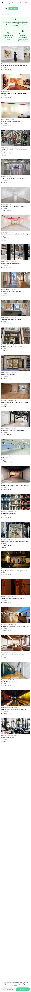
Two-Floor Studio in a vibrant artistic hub (13, 598)
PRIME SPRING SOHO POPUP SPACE (11, 263)
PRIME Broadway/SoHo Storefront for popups (14, 347)
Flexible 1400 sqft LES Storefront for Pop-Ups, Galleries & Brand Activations (14, 402)
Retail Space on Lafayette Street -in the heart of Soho (15, 93)
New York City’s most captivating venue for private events (13, 710)
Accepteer (22, 989)
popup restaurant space (8, 737)
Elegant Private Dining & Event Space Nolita (14, 570)
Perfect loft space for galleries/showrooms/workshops (10, 458)
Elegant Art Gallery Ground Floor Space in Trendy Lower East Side (15, 66)
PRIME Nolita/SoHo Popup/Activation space (14, 206)
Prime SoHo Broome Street (9, 513)
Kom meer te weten (8, 989)
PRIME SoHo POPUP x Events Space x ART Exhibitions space (13, 430)
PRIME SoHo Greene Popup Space (11, 291)
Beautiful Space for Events (9, 681)
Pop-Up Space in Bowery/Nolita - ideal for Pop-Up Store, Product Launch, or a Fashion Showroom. (15, 234)
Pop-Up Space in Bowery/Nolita (10, 121)
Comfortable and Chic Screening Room (12, 654)
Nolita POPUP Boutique (8, 374)
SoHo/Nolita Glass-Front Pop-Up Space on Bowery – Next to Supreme (13, 149)
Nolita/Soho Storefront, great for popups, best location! (14, 541)
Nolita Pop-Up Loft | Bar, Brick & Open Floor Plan (15, 485)
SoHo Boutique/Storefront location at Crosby (14, 178)
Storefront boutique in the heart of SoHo (13, 319)
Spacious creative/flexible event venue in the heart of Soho (14, 626)
